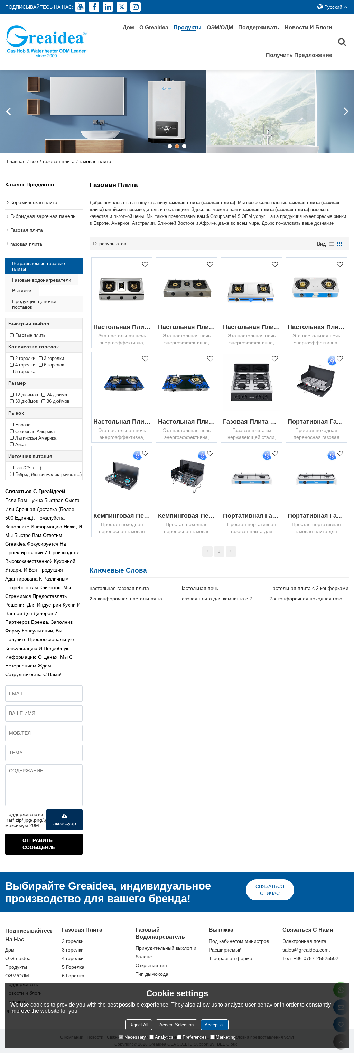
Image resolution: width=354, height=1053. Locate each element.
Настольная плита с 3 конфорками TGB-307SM (121, 327)
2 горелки (73, 941)
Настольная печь (198, 588)
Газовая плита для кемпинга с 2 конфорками (219, 598)
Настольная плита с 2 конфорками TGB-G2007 (186, 421)
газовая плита (59, 161)
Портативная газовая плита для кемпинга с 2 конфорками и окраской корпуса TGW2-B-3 (251, 515)
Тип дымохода (152, 974)
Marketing (225, 1037)
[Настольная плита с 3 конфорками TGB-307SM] (121, 288)
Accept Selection (176, 1024)
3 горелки (73, 950)
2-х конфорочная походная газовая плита (309, 598)
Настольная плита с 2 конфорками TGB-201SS (316, 327)
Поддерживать (258, 27)
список (331, 243)
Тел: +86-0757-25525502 (310, 958)
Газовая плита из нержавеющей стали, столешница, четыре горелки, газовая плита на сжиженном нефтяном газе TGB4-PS (251, 421)
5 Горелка (73, 967)
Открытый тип (151, 965)
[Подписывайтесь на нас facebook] (94, 7)
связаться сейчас (269, 890)
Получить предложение (299, 55)
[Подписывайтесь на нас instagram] (135, 7)
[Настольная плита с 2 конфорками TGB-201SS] (316, 288)
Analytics (164, 1037)
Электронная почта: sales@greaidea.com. (306, 945)
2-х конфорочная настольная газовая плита (129, 598)
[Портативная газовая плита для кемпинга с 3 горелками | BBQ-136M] (316, 382)
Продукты (188, 27)
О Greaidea (153, 27)
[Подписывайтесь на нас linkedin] (108, 7)
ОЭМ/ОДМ (220, 27)
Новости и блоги (308, 27)
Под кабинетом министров (239, 941)
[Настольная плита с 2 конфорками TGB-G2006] (121, 382)
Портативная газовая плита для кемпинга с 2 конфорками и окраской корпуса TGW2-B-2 (316, 515)
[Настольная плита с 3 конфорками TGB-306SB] (186, 288)
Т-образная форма (230, 958)
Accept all (215, 1024)
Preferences (195, 1037)
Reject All (138, 1024)
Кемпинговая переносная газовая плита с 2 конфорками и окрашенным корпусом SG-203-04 (186, 515)
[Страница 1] (207, 551)
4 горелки (73, 958)
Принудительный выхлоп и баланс (166, 952)
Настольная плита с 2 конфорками (308, 588)
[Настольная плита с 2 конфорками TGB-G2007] (186, 382)
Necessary (135, 1037)
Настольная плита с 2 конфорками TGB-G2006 (121, 421)
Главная (16, 161)
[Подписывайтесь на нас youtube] (80, 7)
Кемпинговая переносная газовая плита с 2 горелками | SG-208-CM (121, 515)
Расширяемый (225, 950)
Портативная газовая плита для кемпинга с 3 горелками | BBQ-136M (316, 421)
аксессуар (64, 823)
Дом (128, 27)
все (34, 161)
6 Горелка (73, 976)
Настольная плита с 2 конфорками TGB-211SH (251, 327)
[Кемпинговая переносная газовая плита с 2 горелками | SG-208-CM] (121, 476)
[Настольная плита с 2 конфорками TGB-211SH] (251, 288)
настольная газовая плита (119, 588)
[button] (170, 146)
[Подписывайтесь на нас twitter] (122, 7)
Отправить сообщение (38, 844)
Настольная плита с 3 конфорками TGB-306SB (186, 327)
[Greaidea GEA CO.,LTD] (46, 41)
